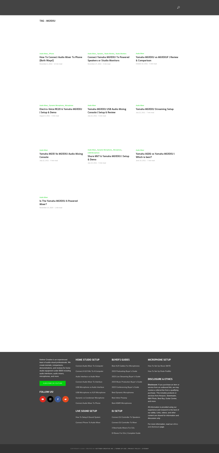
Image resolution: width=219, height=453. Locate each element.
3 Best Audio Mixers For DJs (123, 428)
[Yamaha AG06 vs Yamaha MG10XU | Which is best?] (157, 135)
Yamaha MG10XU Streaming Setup (155, 109)
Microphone (69, 105)
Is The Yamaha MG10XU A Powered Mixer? (59, 202)
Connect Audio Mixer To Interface (89, 382)
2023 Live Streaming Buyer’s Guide (126, 376)
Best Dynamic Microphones (123, 392)
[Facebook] (58, 399)
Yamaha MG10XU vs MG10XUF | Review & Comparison (157, 59)
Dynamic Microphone (56, 105)
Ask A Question (165, 7)
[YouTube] (43, 399)
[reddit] (65, 399)
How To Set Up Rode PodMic (159, 371)
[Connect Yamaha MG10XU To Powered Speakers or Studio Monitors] (109, 38)
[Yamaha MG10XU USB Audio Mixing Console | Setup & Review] (109, 90)
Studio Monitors (121, 54)
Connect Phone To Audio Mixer (88, 422)
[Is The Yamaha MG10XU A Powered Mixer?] (61, 182)
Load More (109, 217)
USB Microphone (93, 153)
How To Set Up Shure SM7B (159, 366)
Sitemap (145, 448)
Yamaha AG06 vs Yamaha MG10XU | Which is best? (155, 155)
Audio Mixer (44, 54)
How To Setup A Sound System (88, 417)
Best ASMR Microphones (122, 403)
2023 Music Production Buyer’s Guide (127, 382)
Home (92, 7)
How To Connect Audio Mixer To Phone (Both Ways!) (61, 59)
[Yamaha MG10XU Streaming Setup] (157, 90)
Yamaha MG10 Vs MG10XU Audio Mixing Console (61, 155)
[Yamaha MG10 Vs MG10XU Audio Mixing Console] (61, 135)
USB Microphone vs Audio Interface (90, 387)
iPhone (51, 54)
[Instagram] (50, 399)
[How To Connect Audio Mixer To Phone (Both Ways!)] (61, 38)
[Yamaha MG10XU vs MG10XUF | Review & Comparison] (157, 38)
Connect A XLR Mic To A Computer (89, 371)
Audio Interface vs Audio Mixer (88, 376)
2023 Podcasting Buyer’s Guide (124, 371)
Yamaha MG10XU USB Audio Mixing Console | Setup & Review (107, 111)
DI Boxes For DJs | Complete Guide (126, 433)
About (102, 7)
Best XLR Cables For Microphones (126, 366)
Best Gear (147, 7)
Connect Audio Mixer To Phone (88, 403)
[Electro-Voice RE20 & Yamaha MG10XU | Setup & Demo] (61, 90)
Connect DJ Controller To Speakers (126, 417)
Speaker (100, 54)
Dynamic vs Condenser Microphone (90, 398)
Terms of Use (120, 448)
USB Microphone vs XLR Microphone (90, 392)
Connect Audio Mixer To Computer (89, 366)
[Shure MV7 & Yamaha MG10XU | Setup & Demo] (109, 135)
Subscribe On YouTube (52, 383)
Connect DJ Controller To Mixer (124, 422)
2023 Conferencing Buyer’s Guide (125, 387)
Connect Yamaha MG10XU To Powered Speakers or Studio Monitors (108, 59)
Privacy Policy (134, 448)
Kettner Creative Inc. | (105, 448)
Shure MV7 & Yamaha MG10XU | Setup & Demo (108, 158)
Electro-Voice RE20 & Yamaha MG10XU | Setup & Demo (61, 111)
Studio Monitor (109, 54)
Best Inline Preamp (119, 398)
